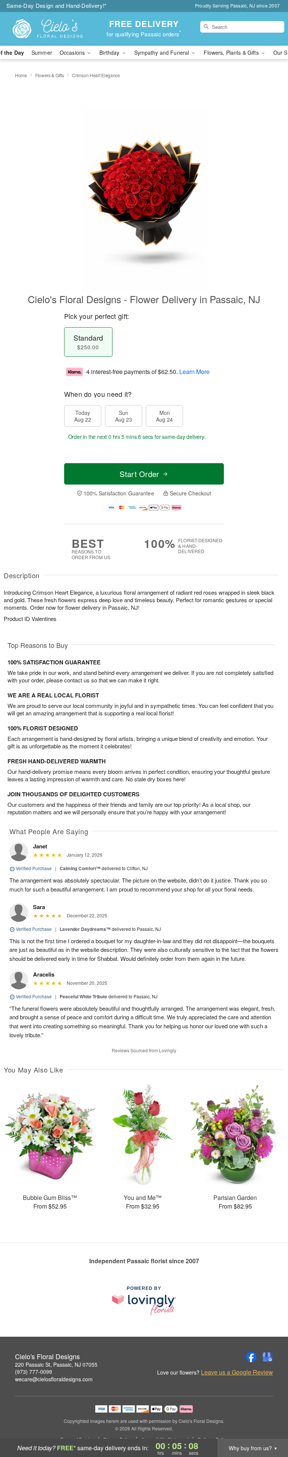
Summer (42, 52)
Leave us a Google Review (237, 1372)
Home (21, 75)
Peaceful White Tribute (83, 996)
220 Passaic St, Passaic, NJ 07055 (56, 1364)
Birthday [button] (110, 52)
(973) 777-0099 (33, 1371)
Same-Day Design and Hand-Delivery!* (56, 5)
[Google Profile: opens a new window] (267, 1357)
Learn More (194, 371)
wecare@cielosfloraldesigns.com (54, 1379)
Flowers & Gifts (49, 75)
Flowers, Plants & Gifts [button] (232, 52)
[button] (268, 1425)
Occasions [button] (73, 52)
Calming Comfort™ (80, 868)
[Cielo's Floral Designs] (49, 29)
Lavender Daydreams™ (85, 929)
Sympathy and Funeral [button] (162, 52)
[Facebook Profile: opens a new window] (251, 1357)
